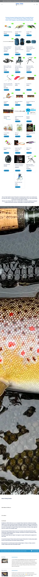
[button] (19, 4)
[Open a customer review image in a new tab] (5, 561)
